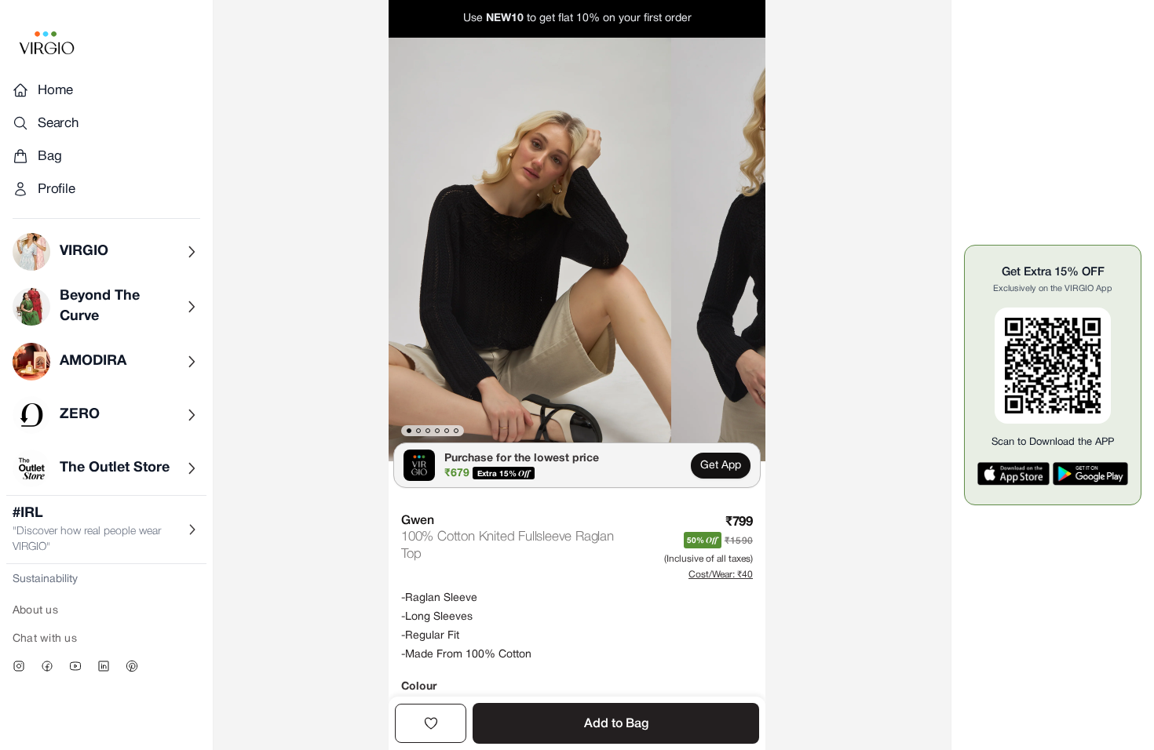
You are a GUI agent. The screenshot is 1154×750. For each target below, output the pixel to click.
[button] (530, 249)
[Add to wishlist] (430, 723)
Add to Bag (616, 724)
